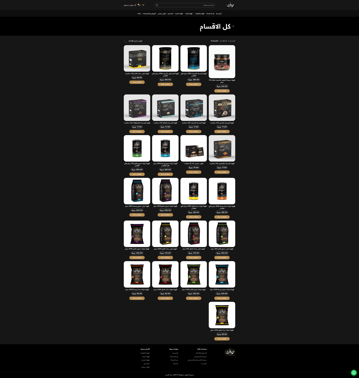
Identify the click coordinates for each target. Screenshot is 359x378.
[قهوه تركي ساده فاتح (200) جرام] (165, 234)
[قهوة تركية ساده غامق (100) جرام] (165, 274)
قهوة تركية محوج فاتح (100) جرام (193, 289)
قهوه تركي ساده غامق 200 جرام (194, 249)
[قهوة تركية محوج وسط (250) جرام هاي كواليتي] (165, 148)
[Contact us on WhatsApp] (354, 372)
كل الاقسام (223, 41)
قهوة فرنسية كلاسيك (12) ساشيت (193, 123)
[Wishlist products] (143, 5)
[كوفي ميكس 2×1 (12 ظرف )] (193, 148)
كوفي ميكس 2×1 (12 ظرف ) (193, 163)
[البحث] (157, 5)
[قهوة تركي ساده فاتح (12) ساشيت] (137, 58)
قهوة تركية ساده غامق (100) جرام (165, 289)
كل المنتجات (174, 356)
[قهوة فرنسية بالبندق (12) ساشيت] (222, 107)
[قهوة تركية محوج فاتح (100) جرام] (193, 274)
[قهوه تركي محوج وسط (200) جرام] (137, 191)
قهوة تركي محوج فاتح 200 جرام (222, 249)
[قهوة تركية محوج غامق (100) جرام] (137, 234)
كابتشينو (147, 363)
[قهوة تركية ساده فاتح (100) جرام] (222, 315)
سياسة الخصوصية (200, 356)
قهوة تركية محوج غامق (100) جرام (137, 249)
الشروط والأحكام (201, 353)
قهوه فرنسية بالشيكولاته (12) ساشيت (137, 123)
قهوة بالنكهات (145, 353)
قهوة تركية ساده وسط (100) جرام (137, 289)
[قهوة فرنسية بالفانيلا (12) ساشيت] (165, 107)
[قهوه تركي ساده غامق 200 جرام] (193, 234)
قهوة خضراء (145, 360)
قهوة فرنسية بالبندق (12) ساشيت (222, 123)
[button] (222, 91)
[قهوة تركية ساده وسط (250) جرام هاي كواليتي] (222, 191)
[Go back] (233, 26)
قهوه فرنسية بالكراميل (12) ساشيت (222, 163)
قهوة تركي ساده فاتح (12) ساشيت (137, 73)
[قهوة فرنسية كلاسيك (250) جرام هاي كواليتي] (193, 58)
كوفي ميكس (145, 367)
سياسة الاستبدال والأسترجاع (197, 360)
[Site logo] (230, 5)
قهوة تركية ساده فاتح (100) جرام (222, 330)
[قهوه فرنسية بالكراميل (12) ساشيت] (222, 148)
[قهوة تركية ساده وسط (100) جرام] (137, 274)
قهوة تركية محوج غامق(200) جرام (165, 206)
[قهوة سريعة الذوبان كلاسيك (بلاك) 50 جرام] (222, 61)
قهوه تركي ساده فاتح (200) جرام (165, 249)
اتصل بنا (204, 363)
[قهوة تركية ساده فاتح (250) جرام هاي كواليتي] (193, 191)
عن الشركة (174, 360)
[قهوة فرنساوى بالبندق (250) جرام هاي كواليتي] (165, 58)
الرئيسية (232, 41)
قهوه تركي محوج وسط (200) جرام (137, 206)
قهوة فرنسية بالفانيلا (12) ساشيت (165, 123)
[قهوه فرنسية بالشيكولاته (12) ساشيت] (137, 107)
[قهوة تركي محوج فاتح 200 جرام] (222, 234)
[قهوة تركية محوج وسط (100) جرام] (222, 274)
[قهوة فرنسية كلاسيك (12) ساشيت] (193, 107)
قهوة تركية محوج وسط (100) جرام (222, 289)
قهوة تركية (146, 356)
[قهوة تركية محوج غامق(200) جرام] (165, 191)
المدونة (175, 363)
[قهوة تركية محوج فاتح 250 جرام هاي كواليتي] (137, 148)
